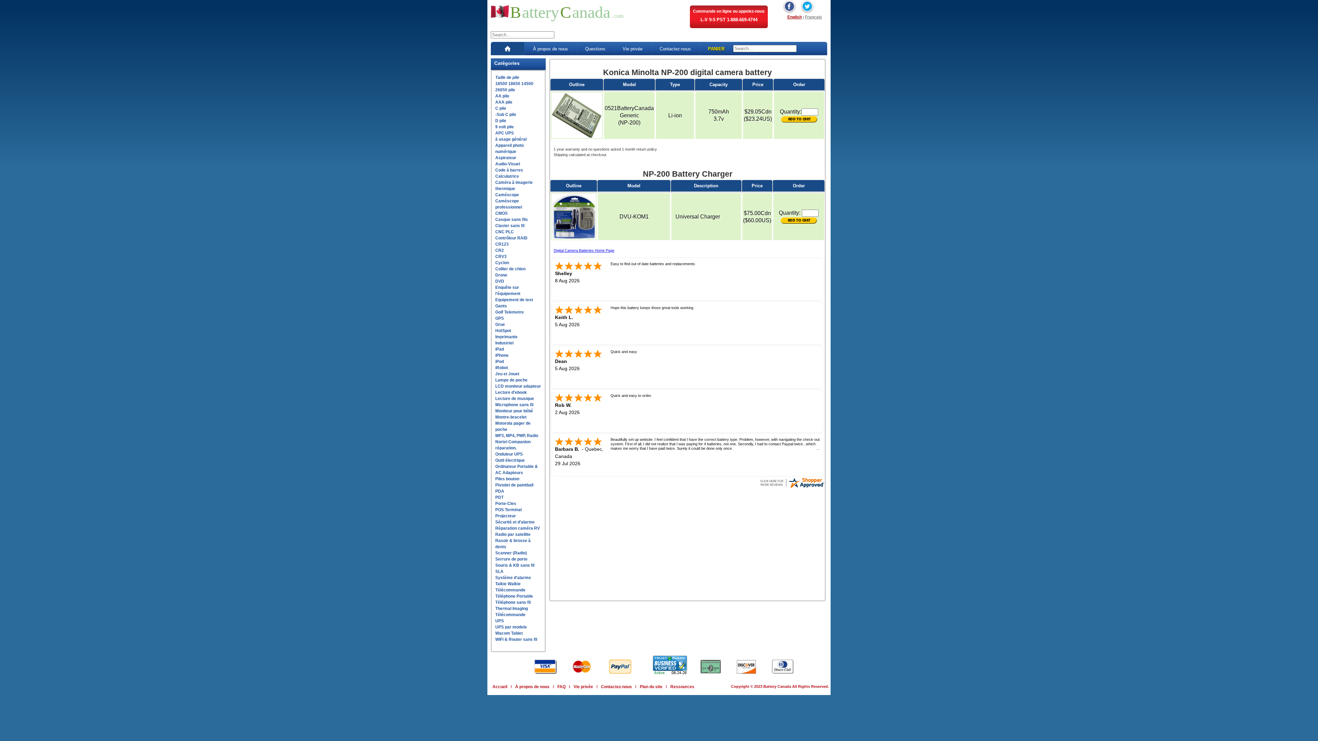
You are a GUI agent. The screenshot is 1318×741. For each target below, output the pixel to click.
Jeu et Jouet (507, 374)
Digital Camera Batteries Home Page (584, 250)
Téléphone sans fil (513, 602)
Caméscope (507, 194)
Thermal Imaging (511, 608)
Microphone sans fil (514, 404)
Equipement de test (514, 299)
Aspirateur (505, 157)
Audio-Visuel (507, 164)
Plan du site (651, 686)
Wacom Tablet (509, 633)
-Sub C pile (505, 114)
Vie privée (633, 48)
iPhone (502, 355)
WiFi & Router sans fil (516, 639)
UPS (499, 621)
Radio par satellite (513, 534)
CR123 (502, 244)
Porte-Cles (505, 503)
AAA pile (503, 102)
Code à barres (509, 170)
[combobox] (522, 34)
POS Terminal (508, 509)
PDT (499, 497)
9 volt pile (504, 127)
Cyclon (502, 262)
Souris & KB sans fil (514, 565)
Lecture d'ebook (511, 392)
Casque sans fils (511, 219)
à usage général (511, 139)
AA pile (502, 96)
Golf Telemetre (509, 312)
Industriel (504, 343)
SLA (499, 571)
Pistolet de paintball (514, 485)
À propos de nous (550, 48)
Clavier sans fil (509, 225)
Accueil (500, 686)
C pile (500, 108)
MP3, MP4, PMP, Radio (516, 435)
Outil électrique (510, 460)
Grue (500, 324)
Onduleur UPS (509, 454)
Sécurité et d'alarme (515, 522)
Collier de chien (510, 269)
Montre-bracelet (511, 417)
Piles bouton (507, 479)
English (794, 17)
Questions (595, 48)
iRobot (501, 367)
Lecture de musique (514, 398)
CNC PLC (504, 232)
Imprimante (506, 336)
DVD (499, 281)
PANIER (716, 48)
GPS (499, 318)
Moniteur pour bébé (514, 411)
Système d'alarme (513, 577)
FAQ (561, 686)
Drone (501, 275)
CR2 (499, 250)
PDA (499, 491)
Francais (813, 17)
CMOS (501, 213)
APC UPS (504, 133)
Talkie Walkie (508, 583)
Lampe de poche (511, 380)
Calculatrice (507, 176)
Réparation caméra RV (517, 528)
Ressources (682, 686)
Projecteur (505, 516)
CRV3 (501, 256)
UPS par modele (511, 627)
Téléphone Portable (514, 596)
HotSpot (503, 330)
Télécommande (510, 590)
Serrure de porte (511, 559)
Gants (501, 306)
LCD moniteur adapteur (518, 386)
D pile (500, 120)
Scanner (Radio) (511, 553)
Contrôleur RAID (511, 238)
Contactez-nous (675, 48)
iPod (499, 361)
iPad (499, 349)
